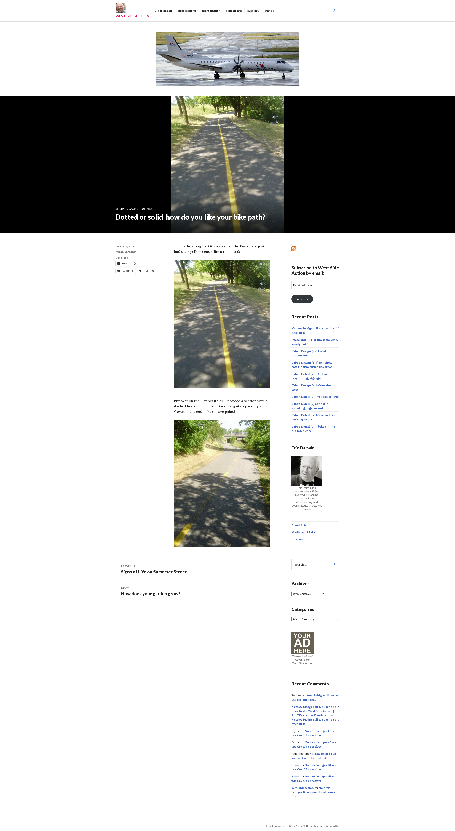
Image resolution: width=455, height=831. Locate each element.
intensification (210, 10)
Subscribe (302, 299)
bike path (121, 208)
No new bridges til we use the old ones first (313, 792)
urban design (163, 10)
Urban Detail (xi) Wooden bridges (315, 396)
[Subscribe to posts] (293, 248)
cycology (253, 10)
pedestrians (234, 10)
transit (269, 10)
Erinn (295, 765)
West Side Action (132, 16)
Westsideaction (126, 252)
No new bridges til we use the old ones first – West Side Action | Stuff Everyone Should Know (315, 711)
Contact (297, 539)
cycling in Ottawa (140, 208)
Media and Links (303, 532)
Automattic (332, 826)
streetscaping (186, 10)
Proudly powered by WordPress (284, 826)
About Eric (299, 525)
